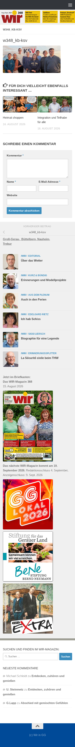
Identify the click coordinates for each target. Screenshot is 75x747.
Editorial (34, 256)
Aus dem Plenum (38, 295)
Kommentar (15, 155)
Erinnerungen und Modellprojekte (43, 280)
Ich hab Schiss (31, 319)
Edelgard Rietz (38, 314)
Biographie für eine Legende (40, 338)
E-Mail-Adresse (49, 181)
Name (11, 181)
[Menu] (70, 5)
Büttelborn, (29, 239)
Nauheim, (43, 239)
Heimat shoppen (13, 117)
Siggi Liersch (36, 334)
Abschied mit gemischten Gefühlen (44, 703)
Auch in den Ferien (33, 299)
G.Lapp (11, 703)
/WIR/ (24, 256)
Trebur (7, 243)
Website (12, 195)
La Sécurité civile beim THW (39, 358)
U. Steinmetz (14, 689)
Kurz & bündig (37, 275)
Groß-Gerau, (12, 239)
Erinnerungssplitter (42, 353)
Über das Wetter (32, 260)
